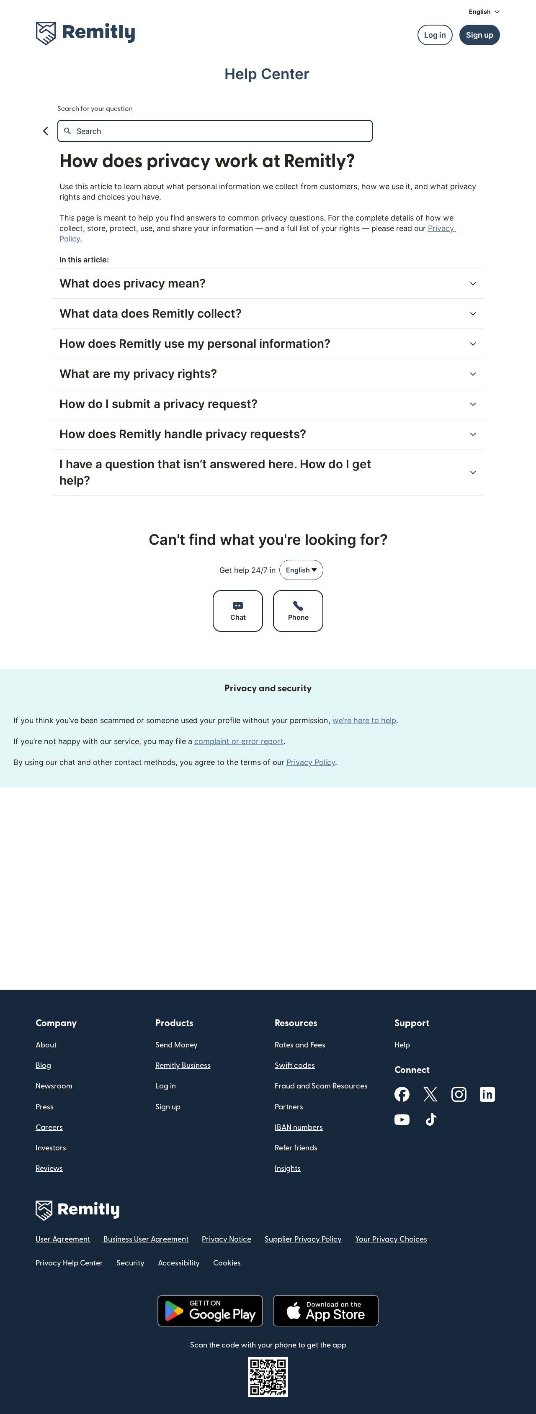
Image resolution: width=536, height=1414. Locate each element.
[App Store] (325, 1311)
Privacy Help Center (69, 1263)
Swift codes (295, 1065)
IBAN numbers (299, 1127)
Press (45, 1107)
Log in (165, 1086)
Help (402, 1045)
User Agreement (63, 1239)
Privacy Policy (310, 762)
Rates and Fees (300, 1045)
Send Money (176, 1045)
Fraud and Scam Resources (321, 1086)
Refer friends (296, 1148)
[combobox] (301, 570)
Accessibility (179, 1263)
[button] (484, 12)
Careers (49, 1127)
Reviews (49, 1168)
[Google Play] (210, 1311)
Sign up (167, 1107)
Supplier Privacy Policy (303, 1239)
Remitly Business (183, 1065)
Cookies (227, 1263)
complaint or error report (238, 741)
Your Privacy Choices (391, 1239)
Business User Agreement (145, 1239)
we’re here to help (364, 720)
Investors (51, 1148)
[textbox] (224, 131)
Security (130, 1263)
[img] (85, 33)
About (46, 1045)
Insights (288, 1168)
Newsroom (54, 1086)
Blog (43, 1065)
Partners (289, 1107)
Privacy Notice (226, 1239)
